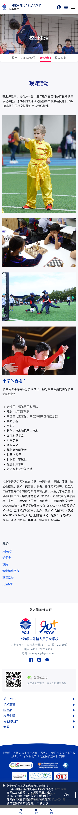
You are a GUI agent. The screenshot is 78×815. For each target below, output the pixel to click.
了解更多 (42, 803)
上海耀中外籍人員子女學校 (25, 5)
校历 (5, 564)
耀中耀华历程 (10, 571)
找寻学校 (14, 9)
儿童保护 (8, 584)
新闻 (6, 727)
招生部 (7, 710)
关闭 (66, 795)
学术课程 (9, 704)
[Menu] (73, 7)
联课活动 (8, 577)
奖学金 (6, 557)
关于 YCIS (9, 699)
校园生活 (9, 715)
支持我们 (8, 551)
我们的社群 (10, 721)
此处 (20, 756)
